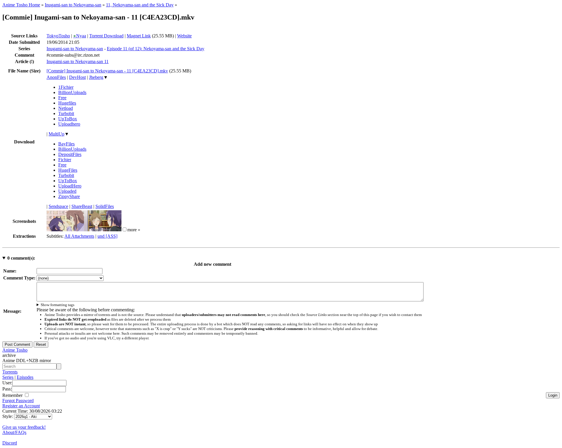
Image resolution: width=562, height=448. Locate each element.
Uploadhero (69, 123)
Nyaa (79, 35)
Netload (65, 108)
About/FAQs (14, 432)
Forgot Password (18, 400)
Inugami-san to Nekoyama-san (73, 4)
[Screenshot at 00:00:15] (65, 229)
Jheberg (96, 77)
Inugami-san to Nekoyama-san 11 (78, 61)
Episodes (25, 377)
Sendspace (58, 206)
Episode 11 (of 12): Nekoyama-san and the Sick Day (155, 48)
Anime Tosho (15, 350)
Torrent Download (106, 35)
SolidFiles (104, 206)
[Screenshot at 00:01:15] (102, 229)
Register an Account (21, 405)
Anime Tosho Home (21, 4)
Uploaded (67, 191)
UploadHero (69, 185)
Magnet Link (139, 35)
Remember (13, 395)
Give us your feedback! (24, 427)
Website (184, 35)
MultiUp (56, 133)
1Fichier (65, 87)
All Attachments (79, 236)
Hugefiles (67, 102)
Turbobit (66, 113)
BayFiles (66, 143)
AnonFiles (56, 77)
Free (62, 97)
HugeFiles (67, 170)
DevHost (77, 77)
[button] (124, 229)
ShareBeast (81, 206)
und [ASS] (107, 236)
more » (133, 229)
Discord (9, 442)
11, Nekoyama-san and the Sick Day (140, 4)
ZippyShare (69, 196)
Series (7, 377)
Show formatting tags (57, 305)
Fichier (64, 159)
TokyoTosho (58, 35)
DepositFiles (69, 154)
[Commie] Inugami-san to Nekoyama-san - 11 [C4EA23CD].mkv (107, 70)
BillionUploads (72, 92)
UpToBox (67, 118)
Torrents (10, 371)
